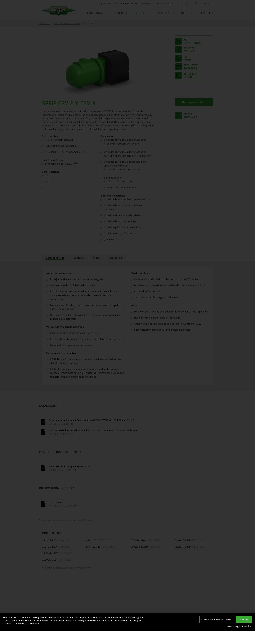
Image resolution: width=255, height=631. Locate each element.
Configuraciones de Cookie (216, 619)
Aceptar (244, 619)
